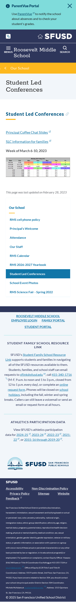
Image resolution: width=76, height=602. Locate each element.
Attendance (18, 237)
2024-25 (22, 434)
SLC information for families (27, 141)
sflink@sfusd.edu (31, 374)
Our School (20, 68)
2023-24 (37, 434)
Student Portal (38, 327)
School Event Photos (24, 283)
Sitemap (43, 493)
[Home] (55, 37)
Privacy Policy (20, 493)
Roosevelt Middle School (38, 316)
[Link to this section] (67, 114)
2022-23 (53, 434)
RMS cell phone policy (25, 219)
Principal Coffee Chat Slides (27, 132)
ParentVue (25, 14)
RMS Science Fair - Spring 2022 (31, 292)
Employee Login (24, 320)
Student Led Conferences (27, 274)
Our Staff (16, 246)
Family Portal (53, 320)
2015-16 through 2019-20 (42, 439)
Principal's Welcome (24, 228)
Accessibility (14, 488)
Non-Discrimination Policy (50, 488)
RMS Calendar (20, 255)
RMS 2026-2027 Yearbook (28, 264)
